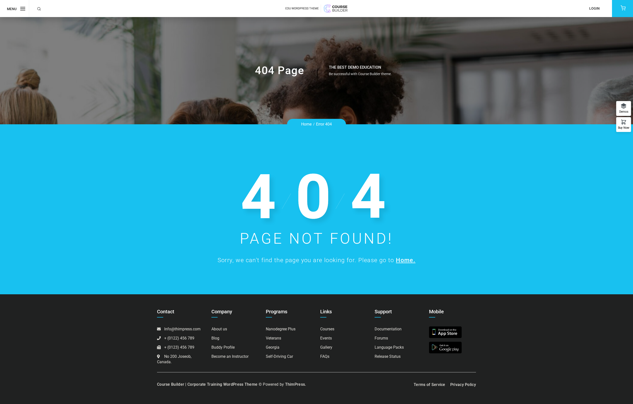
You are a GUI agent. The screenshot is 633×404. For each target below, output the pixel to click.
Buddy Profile (223, 347)
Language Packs (389, 347)
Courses (327, 329)
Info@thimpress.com (182, 329)
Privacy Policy (463, 384)
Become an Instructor (230, 356)
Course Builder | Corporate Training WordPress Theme (207, 384)
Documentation (388, 329)
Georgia (272, 347)
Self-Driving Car (279, 356)
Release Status (388, 356)
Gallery (326, 347)
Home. (405, 260)
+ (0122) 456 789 (179, 338)
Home (306, 124)
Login (594, 8)
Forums (381, 338)
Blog (215, 338)
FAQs (324, 356)
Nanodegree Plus (280, 329)
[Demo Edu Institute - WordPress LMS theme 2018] (316, 8)
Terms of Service (429, 384)
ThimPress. (295, 384)
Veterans (273, 338)
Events (326, 338)
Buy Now (623, 127)
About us (219, 329)
